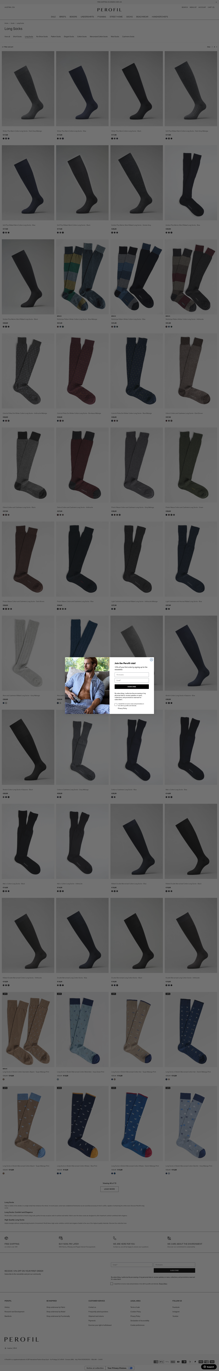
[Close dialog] (151, 659)
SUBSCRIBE (132, 687)
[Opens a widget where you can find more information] (209, 1367)
